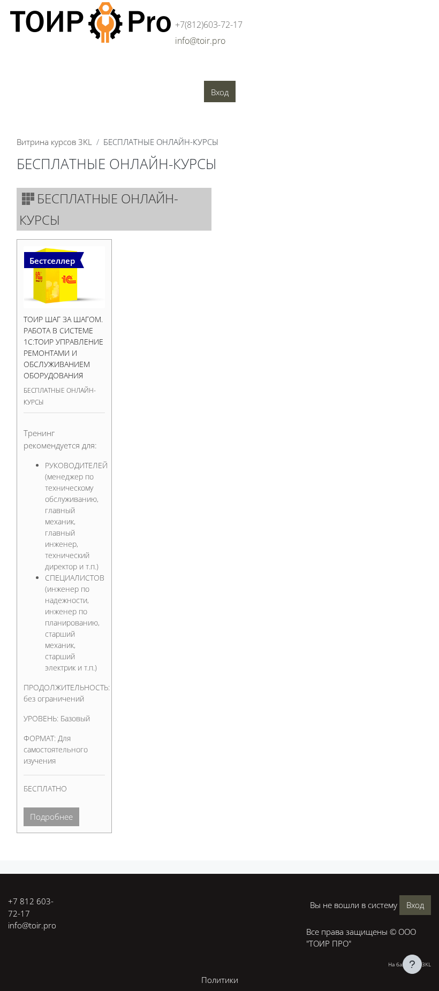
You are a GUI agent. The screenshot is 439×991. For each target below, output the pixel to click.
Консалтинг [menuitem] (164, 70)
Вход (220, 92)
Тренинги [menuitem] (214, 70)
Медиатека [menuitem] (365, 70)
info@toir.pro (32, 925)
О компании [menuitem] (77, 70)
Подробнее (51, 816)
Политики (219, 979)
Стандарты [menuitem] (263, 70)
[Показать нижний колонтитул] (412, 964)
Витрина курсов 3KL (54, 141)
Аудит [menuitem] (121, 70)
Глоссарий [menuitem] (314, 70)
